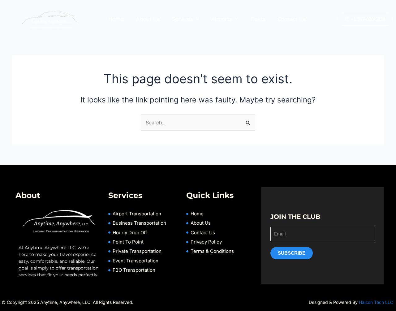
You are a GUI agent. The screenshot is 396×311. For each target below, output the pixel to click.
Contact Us (292, 19)
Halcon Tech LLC (376, 302)
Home (116, 19)
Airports (221, 19)
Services (182, 19)
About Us (148, 19)
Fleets (257, 19)
